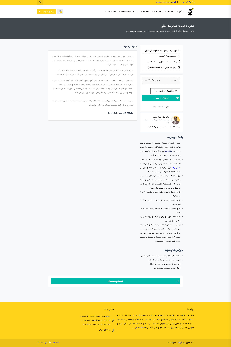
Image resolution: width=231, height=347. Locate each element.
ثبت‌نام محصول (161, 98)
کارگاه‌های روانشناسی (126, 11)
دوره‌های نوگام (183, 31)
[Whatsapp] (42, 342)
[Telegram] (45, 342)
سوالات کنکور (111, 11)
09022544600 (186, 2)
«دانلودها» (168, 151)
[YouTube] (57, 342)
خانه (192, 31)
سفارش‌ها (176, 167)
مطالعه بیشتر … (137, 327)
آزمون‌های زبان (143, 11)
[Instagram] (54, 342)
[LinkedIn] (38, 342)
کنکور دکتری (158, 11)
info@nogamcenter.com (165, 2)
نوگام (181, 11)
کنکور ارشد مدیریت (156, 31)
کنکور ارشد (170, 11)
